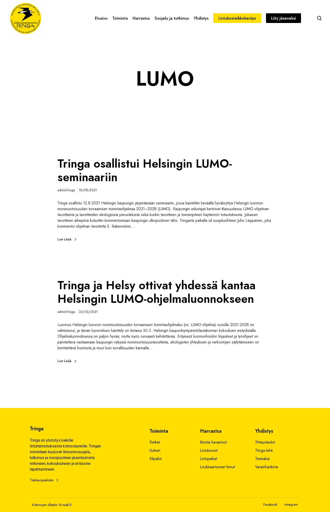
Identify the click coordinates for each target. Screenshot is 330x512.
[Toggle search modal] (319, 18)
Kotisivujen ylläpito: (45, 504)
